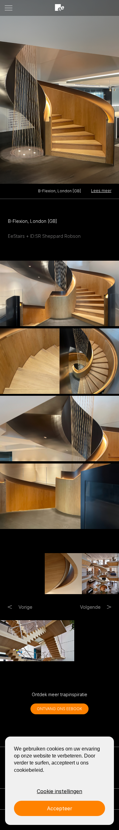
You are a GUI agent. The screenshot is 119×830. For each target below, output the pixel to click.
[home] (59, 7)
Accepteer (59, 808)
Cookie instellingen (59, 791)
